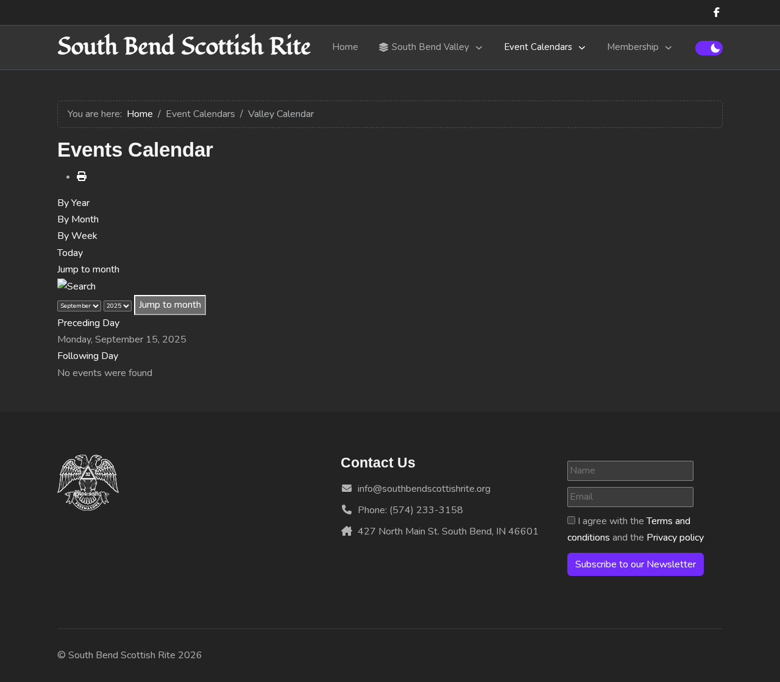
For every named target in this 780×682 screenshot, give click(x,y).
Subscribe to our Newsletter (635, 564)
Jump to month (88, 269)
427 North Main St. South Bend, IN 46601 (448, 531)
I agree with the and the (635, 529)
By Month (78, 219)
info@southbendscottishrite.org (424, 489)
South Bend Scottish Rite (184, 47)
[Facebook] (717, 13)
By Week (77, 236)
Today (70, 253)
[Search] (76, 286)
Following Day (87, 356)
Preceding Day (88, 323)
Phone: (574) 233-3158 (410, 510)
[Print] (82, 176)
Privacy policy (675, 537)
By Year (73, 203)
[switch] (709, 48)
